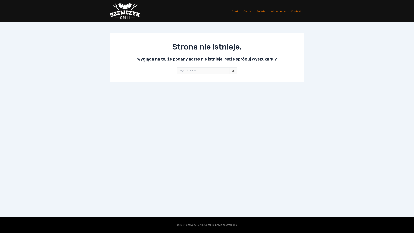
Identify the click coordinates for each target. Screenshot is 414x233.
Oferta (247, 11)
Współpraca (278, 11)
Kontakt (296, 11)
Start (235, 11)
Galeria (261, 11)
